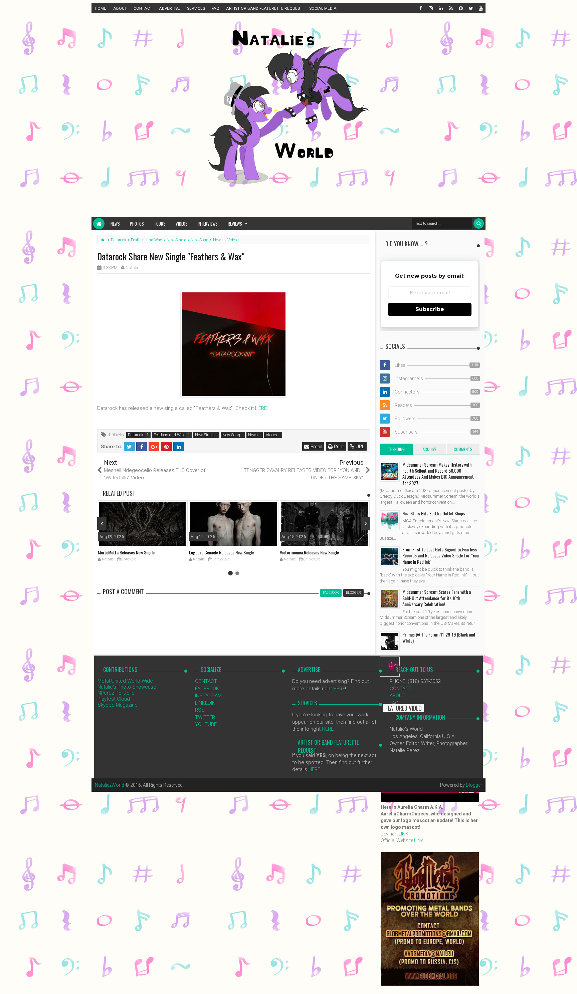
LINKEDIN (205, 703)
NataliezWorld (109, 785)
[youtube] (480, 8)
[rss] (450, 8)
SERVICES (196, 8)
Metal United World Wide (125, 681)
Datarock (135, 435)
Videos (182, 223)
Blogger (474, 785)
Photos (137, 223)
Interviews (208, 223)
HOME (100, 8)
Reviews (235, 223)
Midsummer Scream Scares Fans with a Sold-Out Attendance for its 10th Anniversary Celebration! (436, 597)
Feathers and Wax (169, 435)
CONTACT (143, 8)
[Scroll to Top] (568, 982)
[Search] (478, 223)
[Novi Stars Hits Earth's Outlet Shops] (389, 520)
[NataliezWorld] (99, 223)
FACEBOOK (207, 689)
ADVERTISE (169, 8)
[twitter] (470, 8)
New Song (231, 435)
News (115, 223)
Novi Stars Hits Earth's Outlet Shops (433, 513)
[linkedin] (440, 8)
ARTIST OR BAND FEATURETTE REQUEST (264, 8)
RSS (200, 710)
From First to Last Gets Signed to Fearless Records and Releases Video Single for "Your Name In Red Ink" (441, 555)
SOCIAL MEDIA (323, 8)
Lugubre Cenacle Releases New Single (221, 552)
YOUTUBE (206, 724)
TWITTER (205, 717)
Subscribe (429, 309)
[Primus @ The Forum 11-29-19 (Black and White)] (389, 641)
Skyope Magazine (118, 705)
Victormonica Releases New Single (309, 552)
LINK (403, 833)
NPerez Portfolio (116, 693)
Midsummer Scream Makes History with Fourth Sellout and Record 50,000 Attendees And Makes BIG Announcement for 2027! (438, 473)
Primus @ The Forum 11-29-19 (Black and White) (438, 637)
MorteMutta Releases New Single (126, 552)
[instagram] (430, 8)
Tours (160, 223)
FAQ (215, 8)
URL (359, 447)
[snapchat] (460, 8)
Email (315, 447)
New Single (204, 435)
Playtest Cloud (114, 699)
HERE (261, 408)
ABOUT (120, 8)
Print (338, 447)
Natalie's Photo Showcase (127, 687)
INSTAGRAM (208, 696)
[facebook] (420, 8)
